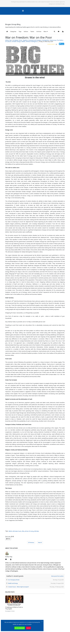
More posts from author (57, 576)
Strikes (37, 531)
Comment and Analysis (34, 40)
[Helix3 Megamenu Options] (23, 10)
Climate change (16, 41)
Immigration (45, 40)
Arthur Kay (8, 40)
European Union (17, 40)
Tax (24, 531)
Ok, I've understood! (19, 628)
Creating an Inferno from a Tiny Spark (14, 608)
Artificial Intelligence (32, 41)
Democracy (53, 40)
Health (23, 41)
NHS (10, 531)
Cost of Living (30, 531)
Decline (28, 628)
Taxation (25, 40)
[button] (46, 31)
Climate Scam (17, 531)
